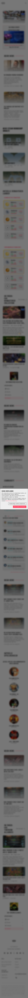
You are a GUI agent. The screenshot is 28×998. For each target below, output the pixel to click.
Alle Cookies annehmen (19, 506)
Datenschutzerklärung (11, 500)
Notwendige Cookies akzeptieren (17, 503)
